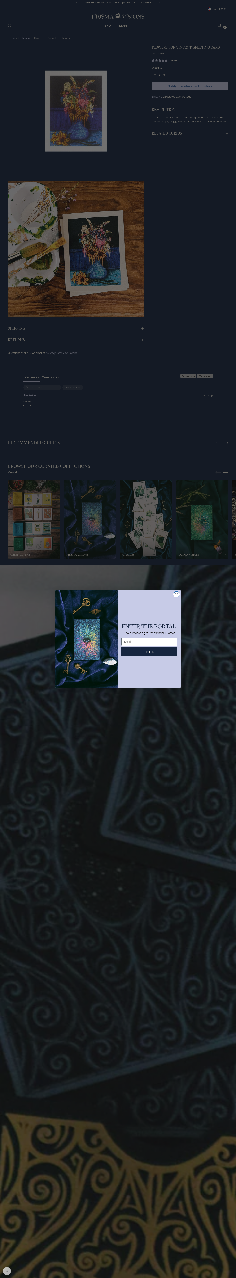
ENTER (149, 651)
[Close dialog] (176, 594)
